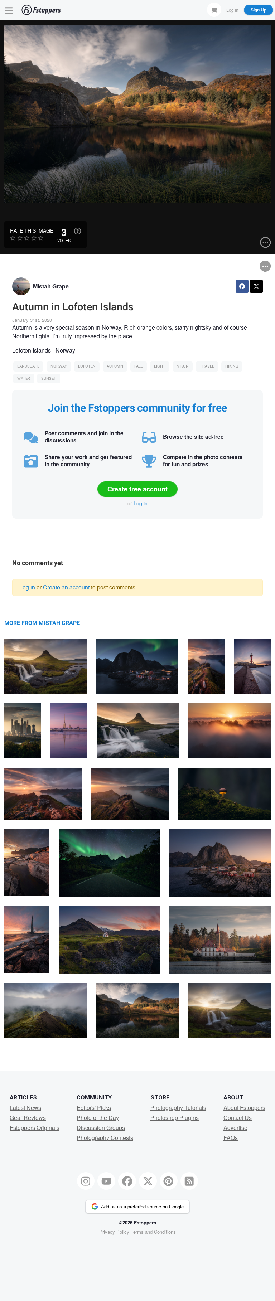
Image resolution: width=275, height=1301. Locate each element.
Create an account (66, 587)
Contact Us (237, 1117)
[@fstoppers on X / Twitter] (148, 1181)
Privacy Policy (114, 1231)
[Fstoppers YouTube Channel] (106, 1181)
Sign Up (258, 9)
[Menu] (9, 10)
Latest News (25, 1107)
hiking (231, 366)
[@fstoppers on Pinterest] (169, 1181)
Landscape (28, 366)
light (159, 366)
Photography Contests (105, 1137)
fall (138, 366)
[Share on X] (256, 286)
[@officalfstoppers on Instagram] (86, 1181)
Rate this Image (31, 230)
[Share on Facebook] (242, 286)
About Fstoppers (244, 1107)
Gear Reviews (28, 1117)
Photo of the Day (98, 1117)
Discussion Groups (101, 1127)
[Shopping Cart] (214, 10)
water (23, 378)
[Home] (41, 10)
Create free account (137, 489)
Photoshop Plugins (174, 1117)
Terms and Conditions (153, 1231)
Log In (232, 9)
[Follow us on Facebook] (127, 1181)
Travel (207, 366)
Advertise (235, 1127)
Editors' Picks (94, 1107)
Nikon (183, 366)
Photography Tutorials (178, 1107)
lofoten (87, 366)
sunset (48, 378)
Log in (141, 503)
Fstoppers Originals (34, 1127)
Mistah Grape (51, 286)
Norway (58, 366)
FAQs (230, 1137)
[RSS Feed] (189, 1181)
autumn (115, 366)
